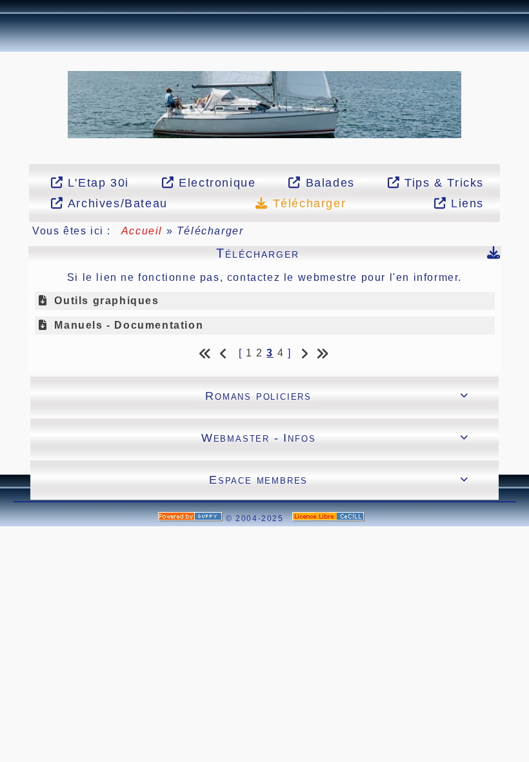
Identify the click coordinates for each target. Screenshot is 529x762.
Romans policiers (337, 395)
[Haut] (7, 64)
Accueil (142, 230)
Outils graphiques (106, 300)
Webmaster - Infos (335, 437)
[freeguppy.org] (192, 518)
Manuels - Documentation (128, 325)
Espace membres (339, 479)
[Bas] (7, 96)
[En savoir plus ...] (330, 518)
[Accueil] (264, 103)
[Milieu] (7, 80)
